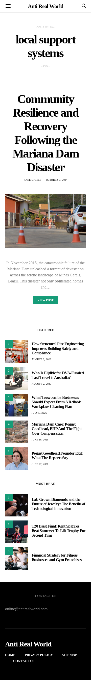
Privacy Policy (39, 655)
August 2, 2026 (41, 383)
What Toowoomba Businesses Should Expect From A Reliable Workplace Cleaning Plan (56, 402)
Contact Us (23, 661)
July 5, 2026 (39, 412)
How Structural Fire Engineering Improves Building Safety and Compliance (58, 348)
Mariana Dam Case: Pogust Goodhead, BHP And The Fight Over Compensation (57, 428)
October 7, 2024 (56, 179)
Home (10, 655)
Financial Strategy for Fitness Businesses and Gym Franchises (57, 557)
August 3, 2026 (41, 359)
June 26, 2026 (40, 439)
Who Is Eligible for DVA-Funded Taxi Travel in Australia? (58, 375)
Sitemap (69, 655)
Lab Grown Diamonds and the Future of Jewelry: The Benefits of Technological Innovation (58, 504)
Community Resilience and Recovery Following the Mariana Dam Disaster (45, 133)
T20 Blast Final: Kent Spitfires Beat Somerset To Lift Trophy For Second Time (58, 530)
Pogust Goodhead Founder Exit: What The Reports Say (57, 455)
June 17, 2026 (40, 464)
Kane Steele (32, 179)
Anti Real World (45, 6)
